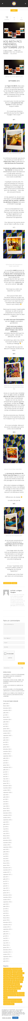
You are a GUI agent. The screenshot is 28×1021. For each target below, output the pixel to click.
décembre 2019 (7, 813)
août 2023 (5, 737)
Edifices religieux (7, 977)
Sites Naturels (7, 1001)
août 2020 (5, 794)
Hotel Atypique (19, 979)
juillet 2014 (5, 961)
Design (10, 975)
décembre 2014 (7, 949)
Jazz (12, 986)
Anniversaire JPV (7, 968)
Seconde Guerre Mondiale (10, 995)
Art (20, 968)
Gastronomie (7, 979)
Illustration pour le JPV (8, 984)
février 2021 (6, 781)
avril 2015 (5, 940)
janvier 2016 (6, 920)
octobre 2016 (6, 899)
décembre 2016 (7, 895)
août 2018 (5, 849)
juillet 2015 (5, 933)
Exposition (21, 977)
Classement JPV (7, 583)
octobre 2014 (6, 954)
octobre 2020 (6, 790)
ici (22, 224)
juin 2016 (5, 908)
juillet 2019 (5, 824)
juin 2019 (5, 826)
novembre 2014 (7, 952)
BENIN (15, 50)
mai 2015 (5, 938)
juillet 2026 (5, 703)
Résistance (21, 993)
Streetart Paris (7, 1004)
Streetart (20, 1001)
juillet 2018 (5, 851)
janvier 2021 (6, 783)
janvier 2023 (6, 747)
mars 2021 (5, 778)
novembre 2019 (7, 815)
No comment (14, 53)
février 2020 (6, 808)
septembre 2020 (7, 792)
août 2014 (5, 959)
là (20, 429)
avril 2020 (5, 804)
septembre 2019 (7, 819)
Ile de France (16, 982)
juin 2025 (5, 715)
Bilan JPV (20, 971)
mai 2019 (5, 829)
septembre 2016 (7, 902)
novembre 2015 (7, 924)
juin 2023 (5, 742)
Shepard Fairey (20, 995)
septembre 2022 (7, 756)
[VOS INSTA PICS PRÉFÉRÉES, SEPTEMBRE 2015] (14, 30)
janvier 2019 (6, 838)
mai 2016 (5, 911)
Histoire (13, 979)
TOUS (14, 52)
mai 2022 (5, 760)
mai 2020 (5, 801)
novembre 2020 (7, 788)
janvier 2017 (6, 892)
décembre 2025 (7, 708)
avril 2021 (5, 776)
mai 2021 (5, 774)
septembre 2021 (7, 767)
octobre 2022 (6, 753)
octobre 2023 (6, 733)
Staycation (14, 1001)
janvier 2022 (6, 765)
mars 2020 (5, 806)
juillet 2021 (5, 769)
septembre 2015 (7, 929)
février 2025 (6, 717)
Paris (15, 990)
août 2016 (5, 904)
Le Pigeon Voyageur (7, 50)
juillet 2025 (5, 712)
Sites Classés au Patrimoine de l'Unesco (12, 999)
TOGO (10, 52)
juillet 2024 (5, 721)
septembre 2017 (7, 874)
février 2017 (6, 890)
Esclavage (15, 977)
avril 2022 (5, 762)
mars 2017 (5, 888)
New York (11, 990)
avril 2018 (5, 858)
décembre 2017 (7, 867)
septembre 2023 (7, 735)
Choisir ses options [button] (6, 1017)
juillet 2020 (5, 797)
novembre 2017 (7, 870)
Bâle (11, 973)
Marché (13, 988)
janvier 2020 (6, 810)
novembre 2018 (7, 842)
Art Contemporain (8, 971)
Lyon (9, 988)
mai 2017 (5, 883)
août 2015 (5, 931)
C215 (14, 973)
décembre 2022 (7, 749)
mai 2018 (5, 856)
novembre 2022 (7, 751)
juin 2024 (5, 724)
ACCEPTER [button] (15, 1017)
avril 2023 (5, 744)
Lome (5, 988)
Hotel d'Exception (8, 982)
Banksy (14, 971)
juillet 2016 (5, 906)
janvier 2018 (6, 865)
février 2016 (6, 917)
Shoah (5, 997)
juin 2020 (5, 799)
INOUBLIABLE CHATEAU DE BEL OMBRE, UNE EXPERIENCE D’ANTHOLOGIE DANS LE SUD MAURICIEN (13, 681)
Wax (13, 1004)
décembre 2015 (7, 922)
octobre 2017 (6, 872)
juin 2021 (5, 772)
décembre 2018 (7, 840)
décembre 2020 (7, 785)
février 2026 (6, 706)
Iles (21, 982)
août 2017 (5, 876)
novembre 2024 (7, 719)
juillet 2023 (5, 740)
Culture (5, 975)
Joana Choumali (18, 986)
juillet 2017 (5, 879)
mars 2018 (5, 861)
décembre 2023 (7, 731)
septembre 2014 (7, 956)
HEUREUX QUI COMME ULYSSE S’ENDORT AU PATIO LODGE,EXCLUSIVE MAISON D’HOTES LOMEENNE (13, 694)
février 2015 (6, 945)
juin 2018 (5, 854)
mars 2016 (5, 915)
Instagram (14, 583)
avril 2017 (5, 886)
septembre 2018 (7, 847)
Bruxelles (6, 973)
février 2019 (6, 835)
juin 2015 (5, 936)
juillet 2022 (5, 758)
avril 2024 (5, 726)
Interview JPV (6, 986)
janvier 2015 (6, 947)
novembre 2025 (7, 710)
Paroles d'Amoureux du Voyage (10, 993)
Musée (18, 988)
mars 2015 (5, 943)
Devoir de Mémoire (17, 975)
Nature (5, 990)
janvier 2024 (6, 728)
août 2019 (5, 822)
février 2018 (6, 863)
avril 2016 (5, 913)
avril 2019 (5, 831)
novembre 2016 (7, 897)
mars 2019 (5, 833)
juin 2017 (5, 881)
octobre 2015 (6, 927)
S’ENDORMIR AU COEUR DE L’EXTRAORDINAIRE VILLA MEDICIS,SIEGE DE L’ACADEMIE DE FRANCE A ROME (13, 676)
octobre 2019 (6, 817)
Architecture (15, 968)
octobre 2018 (6, 845)
